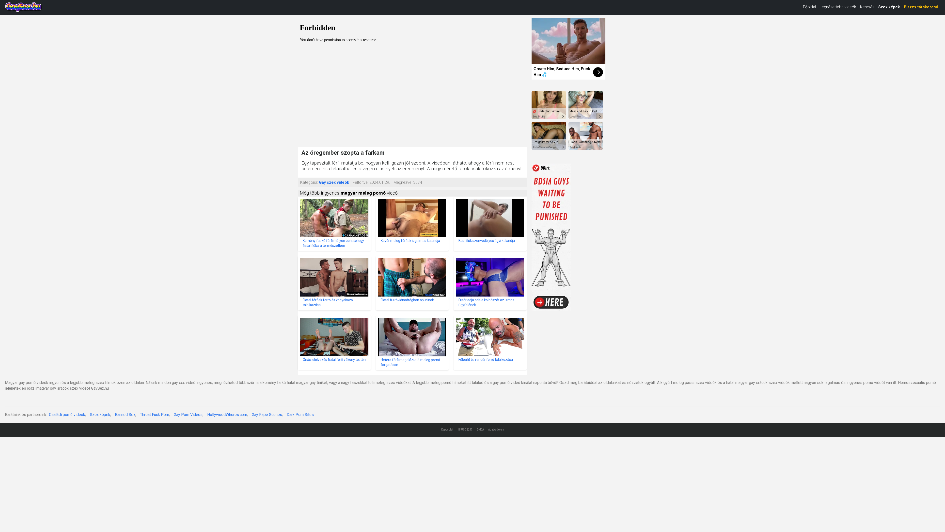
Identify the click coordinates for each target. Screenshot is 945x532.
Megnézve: (403, 182)
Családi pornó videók (67, 414)
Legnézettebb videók (838, 7)
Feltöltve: (360, 182)
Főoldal (809, 7)
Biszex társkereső (921, 7)
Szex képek (889, 7)
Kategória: (309, 182)
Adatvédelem (496, 429)
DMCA (480, 429)
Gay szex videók (334, 182)
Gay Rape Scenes (267, 414)
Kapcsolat (447, 429)
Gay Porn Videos (188, 414)
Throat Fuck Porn (154, 414)
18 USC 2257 (464, 429)
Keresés (867, 7)
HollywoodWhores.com (227, 414)
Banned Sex (125, 414)
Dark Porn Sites (300, 414)
